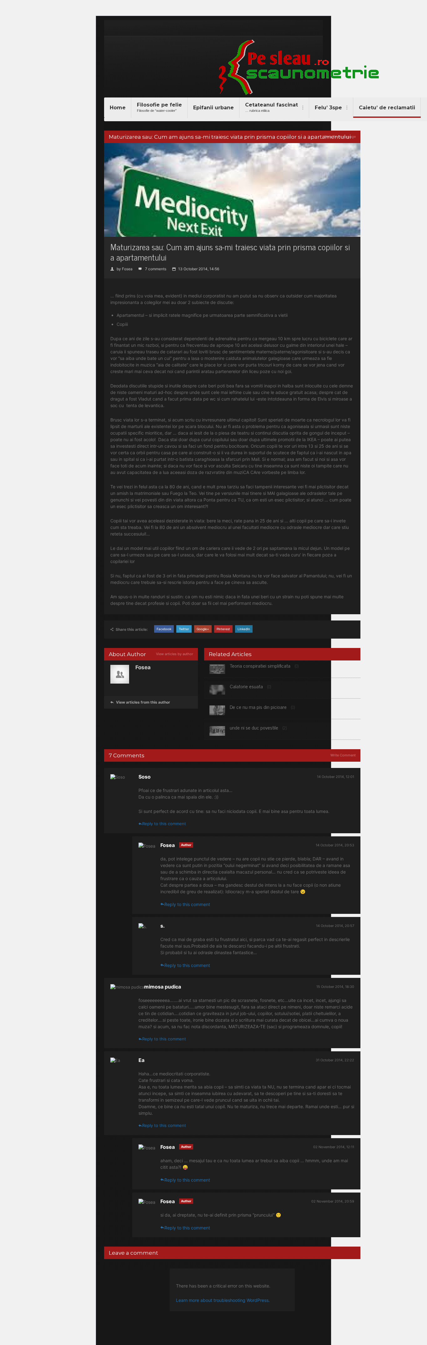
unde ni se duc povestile (254, 727)
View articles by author (174, 654)
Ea (141, 1060)
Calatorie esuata (246, 686)
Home (118, 108)
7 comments (152, 269)
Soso (144, 777)
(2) (285, 728)
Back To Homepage (340, 136)
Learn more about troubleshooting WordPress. (223, 1300)
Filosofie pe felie (159, 107)
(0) (297, 666)
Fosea (168, 845)
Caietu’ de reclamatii (387, 108)
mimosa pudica (162, 987)
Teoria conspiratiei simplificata (260, 665)
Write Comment (343, 755)
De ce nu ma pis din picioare (258, 707)
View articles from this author (140, 702)
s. (162, 926)
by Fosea (121, 269)
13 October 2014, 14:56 (195, 269)
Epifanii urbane (213, 108)
